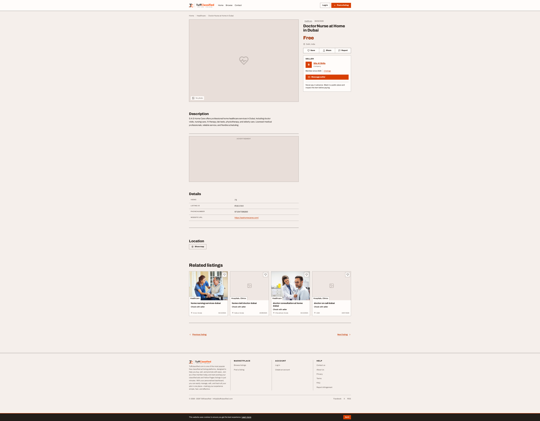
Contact (238, 5)
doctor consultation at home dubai (288, 304)
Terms (319, 378)
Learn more (246, 417)
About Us (320, 370)
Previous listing (199, 334)
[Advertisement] (244, 160)
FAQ (318, 383)
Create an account (282, 370)
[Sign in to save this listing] (224, 274)
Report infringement (324, 387)
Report (344, 50)
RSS (349, 399)
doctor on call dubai (324, 303)
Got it (347, 417)
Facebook (337, 399)
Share (328, 50)
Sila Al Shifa (319, 63)
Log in (325, 5)
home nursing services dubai (206, 303)
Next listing (342, 334)
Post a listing (239, 370)
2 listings (327, 71)
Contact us (321, 365)
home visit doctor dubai (244, 303)
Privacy (320, 374)
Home (220, 5)
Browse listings (240, 365)
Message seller (318, 77)
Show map (199, 247)
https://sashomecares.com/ (247, 218)
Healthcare (308, 21)
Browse (229, 5)
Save (312, 50)
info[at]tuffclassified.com (223, 399)
